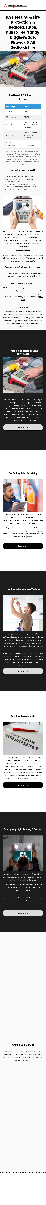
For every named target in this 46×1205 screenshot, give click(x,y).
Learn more (23, 427)
